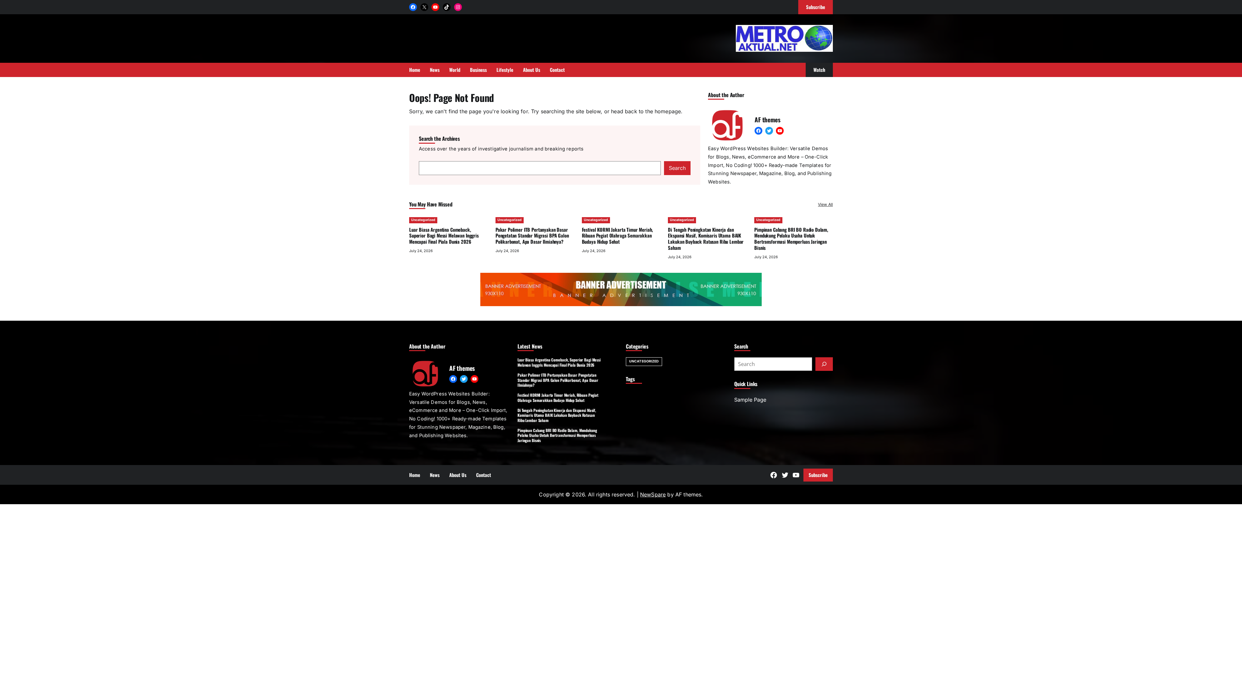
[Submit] (824, 364)
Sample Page (750, 399)
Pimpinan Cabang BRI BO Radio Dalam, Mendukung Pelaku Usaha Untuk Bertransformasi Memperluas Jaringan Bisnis (791, 238)
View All (825, 204)
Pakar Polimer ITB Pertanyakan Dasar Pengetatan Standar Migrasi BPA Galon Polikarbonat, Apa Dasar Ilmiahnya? (532, 235)
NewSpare (653, 494)
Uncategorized (423, 220)
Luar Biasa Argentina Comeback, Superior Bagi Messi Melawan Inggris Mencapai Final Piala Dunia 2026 (444, 235)
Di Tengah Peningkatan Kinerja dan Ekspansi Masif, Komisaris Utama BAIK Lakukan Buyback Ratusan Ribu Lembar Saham (706, 238)
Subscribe (818, 474)
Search (677, 168)
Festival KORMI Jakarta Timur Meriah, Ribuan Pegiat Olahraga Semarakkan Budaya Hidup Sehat (617, 235)
